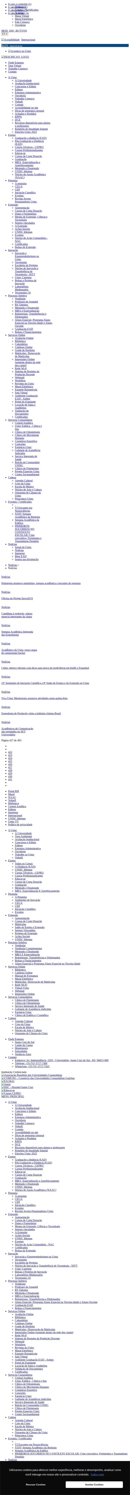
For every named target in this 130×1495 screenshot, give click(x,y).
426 (10, 764)
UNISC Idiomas (17, 818)
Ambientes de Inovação (27, 900)
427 (10, 767)
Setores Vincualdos (25, 930)
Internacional (28, 39)
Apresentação (22, 918)
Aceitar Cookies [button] (94, 1484)
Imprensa (13, 812)
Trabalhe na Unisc (24, 854)
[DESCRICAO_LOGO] (15, 56)
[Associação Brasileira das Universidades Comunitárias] (31, 1075)
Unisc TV (13, 821)
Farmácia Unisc (23, 1012)
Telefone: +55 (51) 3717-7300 (31, 1063)
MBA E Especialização (27, 954)
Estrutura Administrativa (28, 848)
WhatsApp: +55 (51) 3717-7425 (32, 1066)
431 (10, 779)
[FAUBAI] (7, 1081)
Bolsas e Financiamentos (28, 960)
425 (10, 761)
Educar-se (20, 878)
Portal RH (13, 791)
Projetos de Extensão (26, 933)
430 (10, 776)
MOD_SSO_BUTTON (14, 30)
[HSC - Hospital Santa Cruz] (17, 1087)
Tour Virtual (14, 65)
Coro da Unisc (22, 1024)
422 (10, 752)
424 (10, 758)
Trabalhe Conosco (18, 68)
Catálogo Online (23, 972)
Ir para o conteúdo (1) (19, 4)
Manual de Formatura (26, 975)
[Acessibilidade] (11, 39)
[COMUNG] (38, 1078)
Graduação (21, 884)
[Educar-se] (8, 1090)
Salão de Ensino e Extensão (30, 927)
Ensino (12, 860)
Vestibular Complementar (28, 948)
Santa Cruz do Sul (24, 1042)
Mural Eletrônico (24, 978)
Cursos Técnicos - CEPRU (29, 872)
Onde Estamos (16, 62)
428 (10, 770)
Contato (12, 71)
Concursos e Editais (25, 842)
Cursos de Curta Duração (28, 881)
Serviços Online (16, 966)
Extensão (13, 915)
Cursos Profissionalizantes (29, 875)
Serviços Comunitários (20, 997)
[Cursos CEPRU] (11, 1093)
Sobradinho (21, 1051)
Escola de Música (24, 1027)
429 (10, 773)
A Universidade (23, 833)
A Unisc (12, 830)
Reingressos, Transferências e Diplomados (37, 957)
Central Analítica (17, 806)
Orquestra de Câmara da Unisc (31, 1033)
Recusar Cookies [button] (36, 1484)
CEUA (19, 903)
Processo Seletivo (17, 942)
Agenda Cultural (24, 1021)
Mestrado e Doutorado (27, 887)
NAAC (12, 797)
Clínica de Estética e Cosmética (31, 1015)
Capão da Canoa (24, 1045)
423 (10, 755)
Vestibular (20, 945)
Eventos (19, 912)
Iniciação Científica (25, 909)
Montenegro (21, 1048)
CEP (17, 906)
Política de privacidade (20, 824)
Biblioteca (13, 803)
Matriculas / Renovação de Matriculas (35, 981)
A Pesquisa (21, 897)
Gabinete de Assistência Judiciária (33, 1009)
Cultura (12, 1018)
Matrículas (20, 924)
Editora (12, 809)
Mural (11, 794)
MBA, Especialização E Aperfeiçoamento (37, 890)
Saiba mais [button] (97, 1474)
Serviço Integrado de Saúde (29, 1006)
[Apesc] (6, 1084)
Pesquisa (12, 893)
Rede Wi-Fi (21, 984)
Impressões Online (25, 994)
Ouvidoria (20, 851)
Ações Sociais (22, 936)
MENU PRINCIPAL (12, 1096)
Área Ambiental (23, 836)
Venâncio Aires (23, 1054)
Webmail (19, 990)
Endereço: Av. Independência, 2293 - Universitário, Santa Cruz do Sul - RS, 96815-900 (62, 1060)
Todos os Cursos (24, 863)
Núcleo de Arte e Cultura (28, 1030)
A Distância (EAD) (25, 866)
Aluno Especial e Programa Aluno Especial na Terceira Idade (47, 963)
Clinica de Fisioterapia (27, 1000)
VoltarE (12, 800)
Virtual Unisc (22, 987)
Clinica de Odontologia (27, 1003)
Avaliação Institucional (27, 839)
